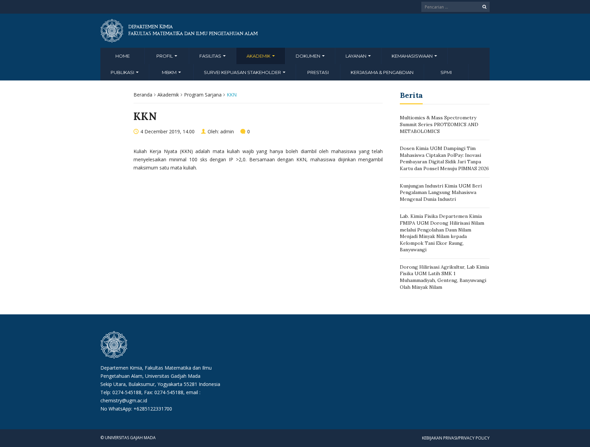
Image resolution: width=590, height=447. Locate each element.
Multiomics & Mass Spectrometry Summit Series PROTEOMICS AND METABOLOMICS (439, 124)
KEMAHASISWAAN (413, 56)
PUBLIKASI (123, 72)
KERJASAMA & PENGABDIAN (382, 72)
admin (227, 131)
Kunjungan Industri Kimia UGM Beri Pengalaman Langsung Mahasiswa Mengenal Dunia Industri (441, 192)
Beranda (143, 94)
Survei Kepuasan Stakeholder (243, 72)
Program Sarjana (203, 94)
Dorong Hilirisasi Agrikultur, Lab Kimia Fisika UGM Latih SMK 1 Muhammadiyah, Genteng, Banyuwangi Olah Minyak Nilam (444, 277)
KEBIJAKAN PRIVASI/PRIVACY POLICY (456, 438)
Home (122, 56)
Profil (165, 56)
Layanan (356, 56)
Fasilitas (210, 56)
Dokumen (308, 56)
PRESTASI (318, 72)
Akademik (259, 56)
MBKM (170, 72)
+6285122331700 (153, 408)
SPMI (446, 72)
